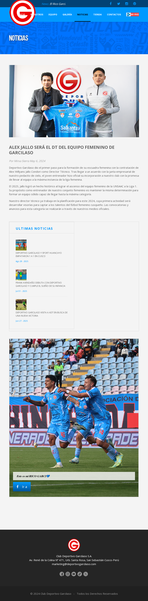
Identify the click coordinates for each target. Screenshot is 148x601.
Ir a (24, 487)
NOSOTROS (37, 14)
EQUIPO (53, 14)
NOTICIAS (82, 14)
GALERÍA (67, 14)
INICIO (21, 14)
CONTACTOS (114, 14)
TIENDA (97, 14)
